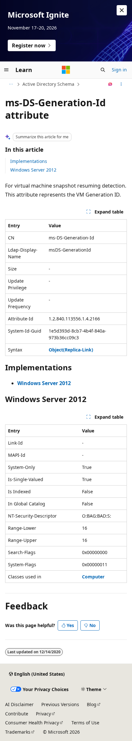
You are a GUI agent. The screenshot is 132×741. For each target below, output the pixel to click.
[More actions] (121, 84)
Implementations (28, 161)
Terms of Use (85, 723)
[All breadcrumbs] (10, 84)
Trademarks (17, 732)
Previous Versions (60, 704)
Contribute (16, 714)
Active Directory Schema (48, 84)
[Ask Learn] (110, 84)
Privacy (43, 714)
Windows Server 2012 (33, 170)
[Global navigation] (6, 70)
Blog (91, 704)
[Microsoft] (66, 70)
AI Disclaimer (19, 704)
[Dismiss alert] (122, 10)
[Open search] (102, 70)
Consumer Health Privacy (32, 723)
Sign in (119, 70)
